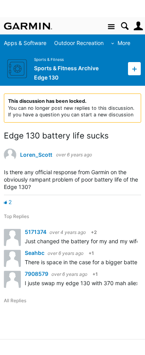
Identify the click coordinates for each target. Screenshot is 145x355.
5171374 (36, 232)
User (138, 26)
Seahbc (35, 252)
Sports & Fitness (49, 59)
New (134, 68)
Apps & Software (25, 43)
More (124, 43)
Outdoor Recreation (79, 43)
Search (124, 26)
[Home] (28, 26)
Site (111, 27)
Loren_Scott (36, 155)
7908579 (37, 273)
